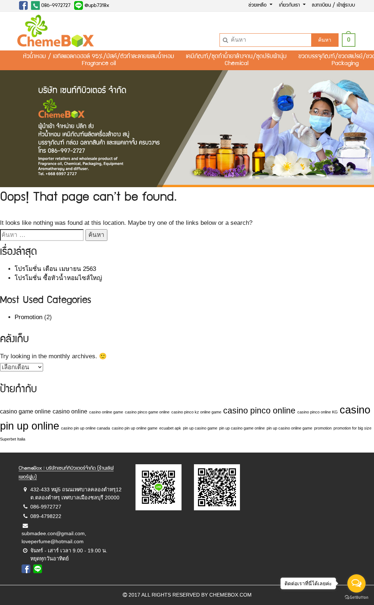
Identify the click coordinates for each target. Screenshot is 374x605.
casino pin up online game (134, 428)
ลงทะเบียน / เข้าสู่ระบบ (333, 5)
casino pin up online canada (85, 428)
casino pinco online (259, 410)
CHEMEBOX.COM (230, 595)
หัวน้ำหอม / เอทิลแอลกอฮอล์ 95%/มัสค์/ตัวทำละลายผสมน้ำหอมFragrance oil (98, 60)
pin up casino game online (242, 428)
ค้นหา (324, 40)
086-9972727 (55, 6)
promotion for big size (352, 428)
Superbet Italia (12, 439)
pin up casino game (200, 428)
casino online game (106, 412)
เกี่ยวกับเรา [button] (290, 5)
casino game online (25, 411)
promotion (323, 428)
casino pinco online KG (317, 412)
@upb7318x (96, 6)
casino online (70, 411)
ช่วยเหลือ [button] (258, 5)
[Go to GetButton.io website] (356, 597)
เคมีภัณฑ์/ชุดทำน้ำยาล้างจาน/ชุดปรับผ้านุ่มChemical (236, 60)
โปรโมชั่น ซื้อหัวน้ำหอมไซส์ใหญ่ (58, 278)
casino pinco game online (147, 412)
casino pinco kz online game (196, 412)
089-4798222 (45, 516)
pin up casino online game (289, 428)
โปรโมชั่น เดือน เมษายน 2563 (55, 268)
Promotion (28, 317)
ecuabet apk (170, 428)
